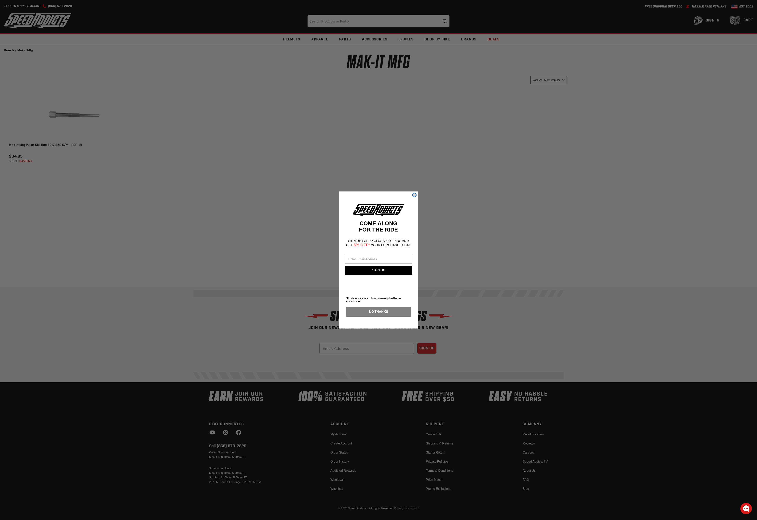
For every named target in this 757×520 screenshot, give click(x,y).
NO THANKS (378, 311)
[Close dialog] (414, 195)
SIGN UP (378, 270)
